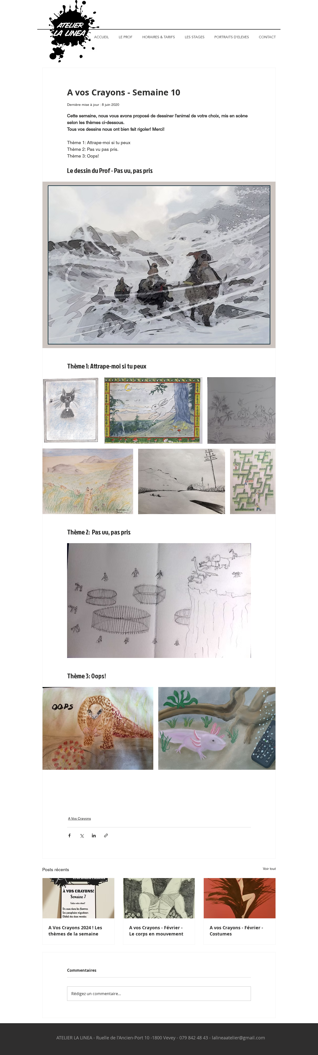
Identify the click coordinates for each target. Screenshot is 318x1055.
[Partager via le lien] (106, 835)
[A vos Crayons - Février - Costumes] (240, 898)
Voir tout (269, 869)
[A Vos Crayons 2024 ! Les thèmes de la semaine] (78, 898)
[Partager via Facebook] (69, 835)
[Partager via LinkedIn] (93, 835)
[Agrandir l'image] (70, 410)
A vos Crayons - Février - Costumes (236, 931)
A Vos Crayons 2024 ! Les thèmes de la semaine (75, 931)
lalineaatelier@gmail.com (238, 1038)
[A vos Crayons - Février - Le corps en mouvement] (159, 898)
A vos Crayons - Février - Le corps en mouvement (156, 931)
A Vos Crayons (79, 818)
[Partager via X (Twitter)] (81, 835)
